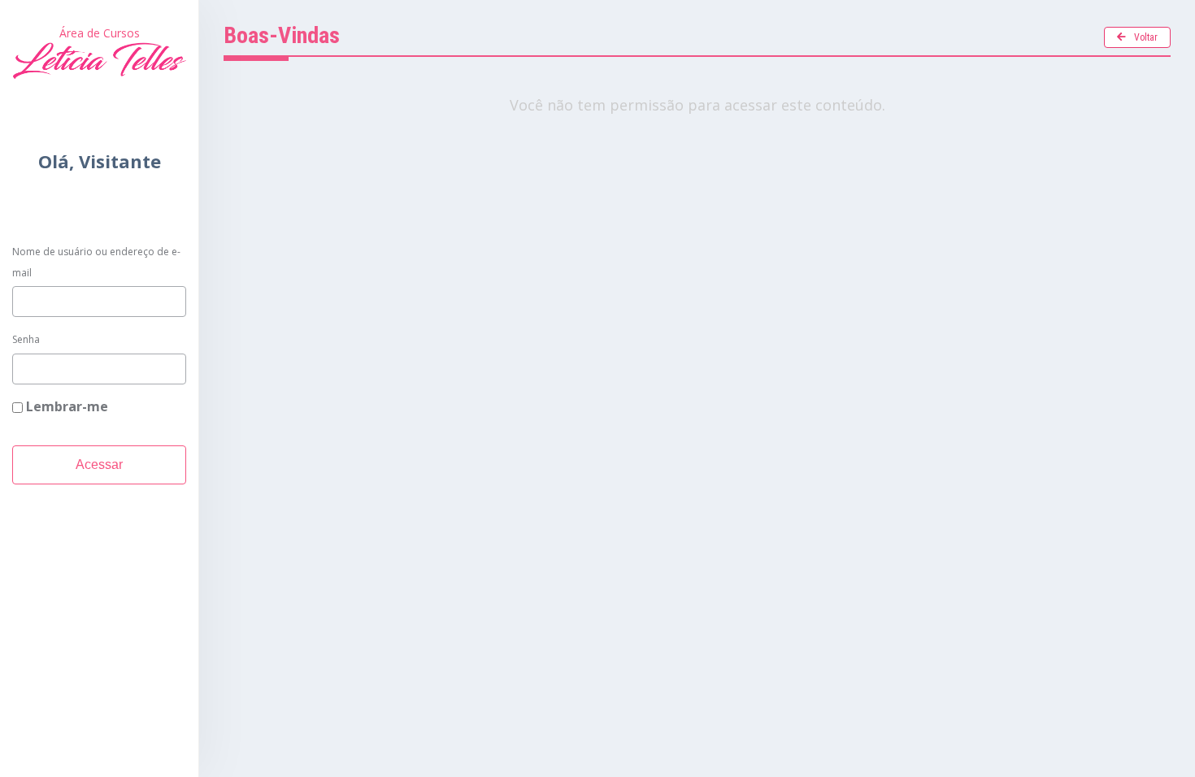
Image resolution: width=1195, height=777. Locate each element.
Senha (26, 339)
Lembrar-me (65, 406)
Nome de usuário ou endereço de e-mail (96, 262)
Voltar (1146, 37)
